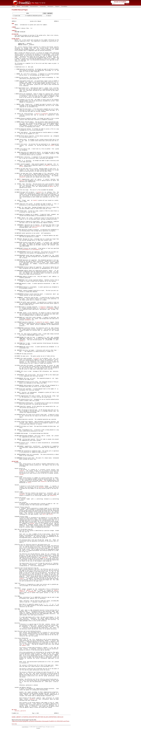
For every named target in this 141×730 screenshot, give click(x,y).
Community (43, 6)
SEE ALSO (60, 717)
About (18, 6)
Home (13, 6)
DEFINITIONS (53, 717)
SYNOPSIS (25, 717)
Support (57, 6)
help (16, 18)
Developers (50, 6)
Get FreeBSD (25, 6)
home (13, 18)
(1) (29, 482)
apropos (49, 13)
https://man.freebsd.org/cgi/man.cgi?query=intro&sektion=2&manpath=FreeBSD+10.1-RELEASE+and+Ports (40, 721)
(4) (43, 481)
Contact (38, 728)
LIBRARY (18, 717)
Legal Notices (25, 726)
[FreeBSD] (28, 5)
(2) (38, 113)
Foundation (64, 6)
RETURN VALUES (43, 717)
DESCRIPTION (33, 717)
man (44, 13)
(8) (21, 474)
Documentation (34, 6)
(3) (48, 165)
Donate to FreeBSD (120, 1)
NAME (13, 717)
